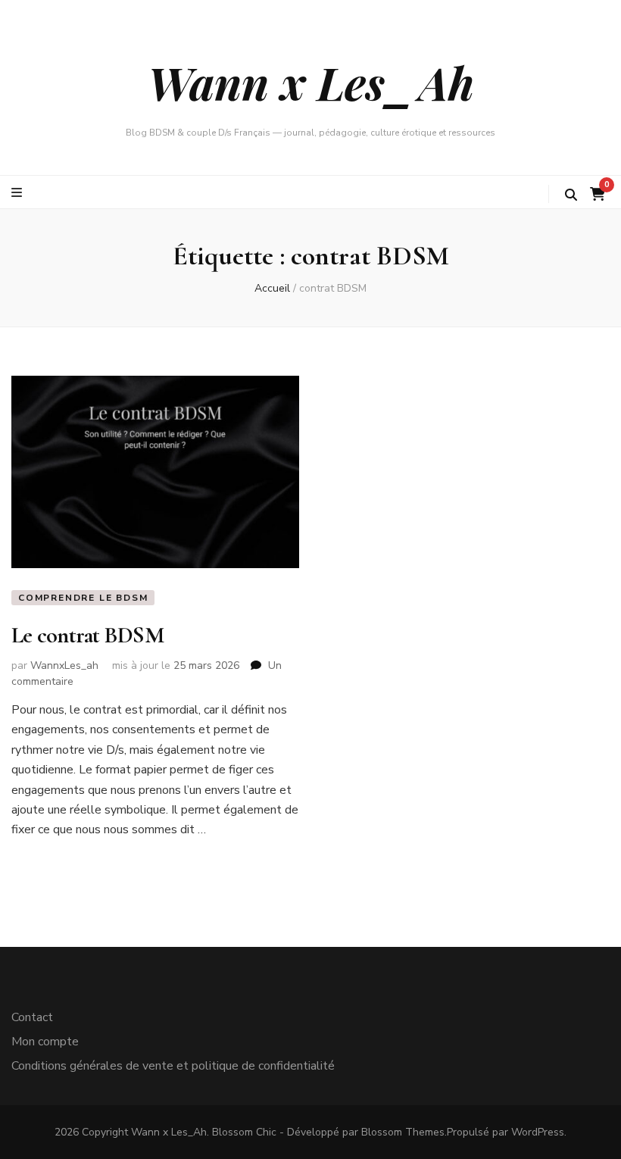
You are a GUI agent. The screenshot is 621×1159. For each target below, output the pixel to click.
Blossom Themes (403, 1132)
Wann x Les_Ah (311, 82)
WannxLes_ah (64, 665)
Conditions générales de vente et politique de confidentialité (173, 1065)
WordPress (537, 1132)
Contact (32, 1017)
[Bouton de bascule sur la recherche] (571, 195)
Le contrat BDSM (87, 635)
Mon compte (45, 1041)
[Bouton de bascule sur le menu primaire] (18, 192)
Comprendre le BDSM (83, 598)
